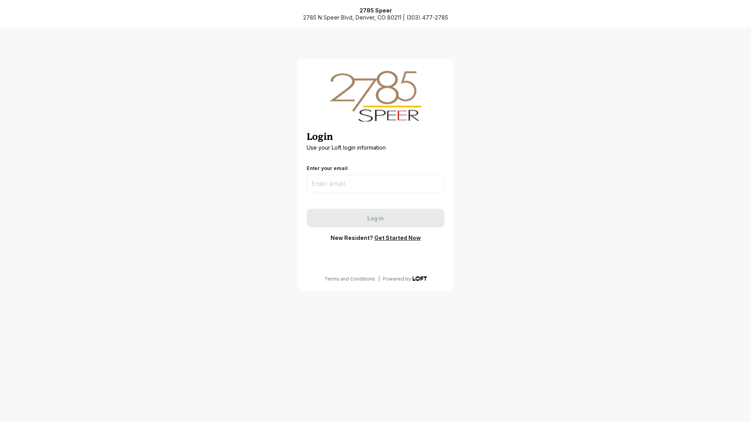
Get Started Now (397, 237)
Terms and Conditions (349, 279)
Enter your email (327, 168)
